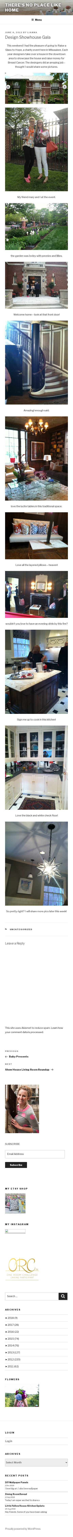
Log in (8, 1441)
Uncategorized (21, 929)
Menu (38, 19)
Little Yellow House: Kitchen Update (24, 1506)
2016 (13, 1331)
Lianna (32, 32)
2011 (13, 1366)
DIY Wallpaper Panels (16, 1482)
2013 (14, 1352)
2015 (13, 1338)
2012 (14, 1359)
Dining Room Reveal (16, 1494)
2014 (13, 1345)
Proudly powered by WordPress (23, 1528)
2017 (13, 1324)
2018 (12, 1317)
